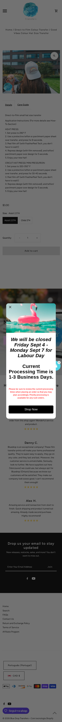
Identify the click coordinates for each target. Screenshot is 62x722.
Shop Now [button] (31, 409)
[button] (10, 307)
